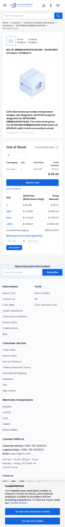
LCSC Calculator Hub (45, 304)
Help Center (9, 390)
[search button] (58, 16)
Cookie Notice (10, 328)
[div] (22, 41)
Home (5, 22)
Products (16, 22)
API (36, 299)
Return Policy (10, 355)
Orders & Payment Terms (17, 367)
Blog (5, 334)
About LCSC (9, 293)
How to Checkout (12, 361)
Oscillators (8, 25)
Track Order (9, 349)
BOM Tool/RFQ (42, 293)
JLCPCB (7, 412)
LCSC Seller (9, 304)
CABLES (6, 424)
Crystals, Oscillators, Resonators (39, 22)
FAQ (5, 384)
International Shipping (15, 373)
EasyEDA (7, 406)
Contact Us (9, 299)
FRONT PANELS (10, 429)
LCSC (5, 418)
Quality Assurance (13, 310)
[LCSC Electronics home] (21, 5)
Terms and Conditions (15, 316)
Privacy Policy (10, 322)
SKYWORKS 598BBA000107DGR (31, 25)
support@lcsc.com (20, 453)
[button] (44, 5)
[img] (11, 41)
